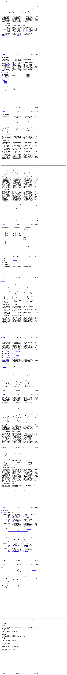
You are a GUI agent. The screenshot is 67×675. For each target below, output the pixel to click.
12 (37, 91)
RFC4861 (26, 294)
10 (2, 87)
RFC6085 (14, 301)
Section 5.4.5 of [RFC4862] (14, 351)
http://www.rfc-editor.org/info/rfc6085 (18, 535)
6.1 (4, 80)
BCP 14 (20, 515)
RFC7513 (19, 117)
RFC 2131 (10, 520)
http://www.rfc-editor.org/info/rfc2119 (18, 517)
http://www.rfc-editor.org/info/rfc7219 (18, 546)
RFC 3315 (20, 525)
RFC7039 (14, 260)
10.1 (4, 88)
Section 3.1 (11, 353)
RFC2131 (23, 353)
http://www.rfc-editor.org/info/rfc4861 (18, 572)
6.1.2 (5, 82)
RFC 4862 (25, 574)
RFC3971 (4, 367)
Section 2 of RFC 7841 (25, 31)
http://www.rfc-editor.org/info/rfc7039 (18, 581)
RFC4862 (33, 294)
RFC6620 (14, 117)
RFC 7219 (15, 545)
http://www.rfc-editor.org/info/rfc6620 (18, 541)
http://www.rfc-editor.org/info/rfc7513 (18, 551)
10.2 (4, 89)
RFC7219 (27, 117)
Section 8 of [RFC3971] (12, 357)
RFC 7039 (10, 580)
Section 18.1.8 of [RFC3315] (15, 355)
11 (37, 89)
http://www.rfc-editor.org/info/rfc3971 (18, 531)
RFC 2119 (29, 138)
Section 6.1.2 (5, 360)
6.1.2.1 (2, 370)
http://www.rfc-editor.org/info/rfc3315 (21, 526)
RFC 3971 (29, 529)
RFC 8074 (3, 54)
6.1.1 (5, 81)
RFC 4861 (34, 570)
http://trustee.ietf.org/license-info (12, 64)
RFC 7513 (10, 550)
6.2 (4, 84)
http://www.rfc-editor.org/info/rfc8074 (12, 35)
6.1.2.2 (2, 378)
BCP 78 (18, 62)
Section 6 (11, 201)
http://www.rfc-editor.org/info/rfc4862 (18, 576)
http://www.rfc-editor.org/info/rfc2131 (18, 521)
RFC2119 (34, 138)
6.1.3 (5, 83)
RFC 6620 (10, 540)
